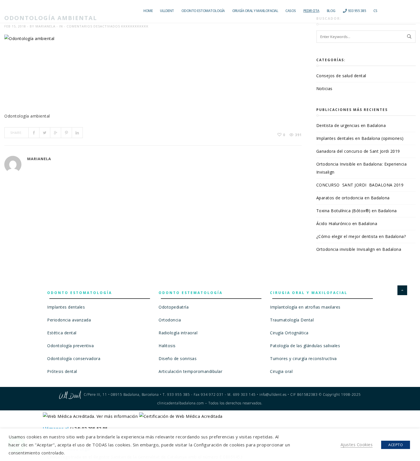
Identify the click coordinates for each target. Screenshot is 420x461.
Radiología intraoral (178, 332)
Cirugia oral (281, 371)
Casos (290, 10)
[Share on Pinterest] (66, 132)
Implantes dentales (66, 307)
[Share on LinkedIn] (77, 132)
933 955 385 (356, 10)
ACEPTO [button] (395, 444)
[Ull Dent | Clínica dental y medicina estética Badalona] (83, 11)
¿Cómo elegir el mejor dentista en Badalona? (361, 236)
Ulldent (167, 10)
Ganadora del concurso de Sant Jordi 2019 (358, 151)
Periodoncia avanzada (69, 320)
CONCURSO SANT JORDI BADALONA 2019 (360, 185)
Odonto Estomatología (203, 10)
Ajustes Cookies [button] (357, 444)
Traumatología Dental (292, 320)
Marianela (45, 26)
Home (148, 10)
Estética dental (62, 332)
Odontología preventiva (70, 345)
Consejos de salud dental (341, 75)
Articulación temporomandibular (190, 371)
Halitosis (167, 345)
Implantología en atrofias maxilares (305, 307)
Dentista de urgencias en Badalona (351, 125)
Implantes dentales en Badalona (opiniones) (360, 138)
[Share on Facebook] (34, 132)
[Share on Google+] (55, 132)
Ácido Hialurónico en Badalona (346, 223)
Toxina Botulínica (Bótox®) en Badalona (356, 210)
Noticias (324, 88)
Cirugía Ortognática (289, 332)
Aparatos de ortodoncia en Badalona (353, 197)
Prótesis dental (62, 371)
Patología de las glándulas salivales (305, 345)
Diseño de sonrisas (178, 358)
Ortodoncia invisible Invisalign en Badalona (358, 249)
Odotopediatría (174, 307)
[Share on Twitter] (44, 132)
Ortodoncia (170, 320)
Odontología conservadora (73, 358)
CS (375, 10)
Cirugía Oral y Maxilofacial (255, 10)
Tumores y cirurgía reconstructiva (303, 358)
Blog (331, 10)
